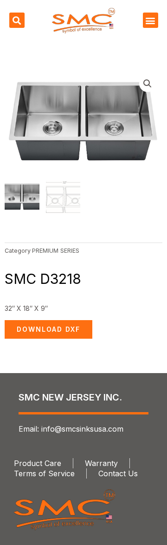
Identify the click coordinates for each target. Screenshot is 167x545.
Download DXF (48, 329)
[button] (17, 20)
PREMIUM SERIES (55, 250)
